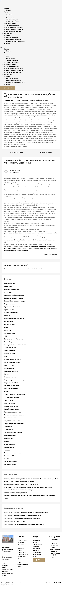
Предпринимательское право (13, 412)
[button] (31, 47)
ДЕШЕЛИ (7, 315)
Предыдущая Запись (15, 153)
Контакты (7, 43)
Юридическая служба (12, 25)
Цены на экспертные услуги (14, 27)
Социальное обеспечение (12, 421)
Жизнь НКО (7, 330)
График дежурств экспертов (14, 29)
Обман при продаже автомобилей (14, 394)
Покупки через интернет (11, 406)
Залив (7, 16)
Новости (8, 10)
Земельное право (9, 350)
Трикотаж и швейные (10, 435)
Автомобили (8, 286)
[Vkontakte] (53, 558)
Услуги (6, 12)
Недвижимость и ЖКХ (11, 383)
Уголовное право (9, 444)
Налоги (6, 374)
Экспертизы (8, 459)
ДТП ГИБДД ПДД (9, 324)
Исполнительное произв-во (12, 359)
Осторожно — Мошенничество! (15, 41)
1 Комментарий (9, 100)
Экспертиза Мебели (10, 456)
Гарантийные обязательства (12, 307)
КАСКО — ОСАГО (9, 365)
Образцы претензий (12, 37)
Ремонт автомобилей (35, 100)
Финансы (7, 450)
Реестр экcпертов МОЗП (13, 31)
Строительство (10, 18)
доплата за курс (9, 321)
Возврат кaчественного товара (13, 298)
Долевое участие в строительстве (14, 318)
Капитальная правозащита (12, 362)
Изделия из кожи (9, 353)
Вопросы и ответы (9, 304)
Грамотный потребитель (11, 312)
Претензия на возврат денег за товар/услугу (34, 512)
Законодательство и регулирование (15, 345)
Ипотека (6, 356)
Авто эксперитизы (9, 283)
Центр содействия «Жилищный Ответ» (16, 493)
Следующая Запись (47, 153)
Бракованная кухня (19, 521)
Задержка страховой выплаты (13, 339)
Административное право (12, 289)
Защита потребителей (10, 348)
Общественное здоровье (11, 397)
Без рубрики (8, 292)
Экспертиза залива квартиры (13, 453)
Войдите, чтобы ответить (50, 255)
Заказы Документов (10, 342)
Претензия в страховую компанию (14, 415)
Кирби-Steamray (9, 368)
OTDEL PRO (57, 583)
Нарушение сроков (10, 377)
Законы (8, 35)
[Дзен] (55, 558)
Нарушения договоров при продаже (15, 380)
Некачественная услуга (11, 388)
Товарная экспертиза (12, 20)
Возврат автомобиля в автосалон (14, 295)
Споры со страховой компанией (13, 423)
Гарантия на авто (9, 310)
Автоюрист (9, 14)
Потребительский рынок (11, 409)
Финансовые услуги (10, 447)
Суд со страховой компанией (13, 432)
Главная (6, 8)
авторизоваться (37, 268)
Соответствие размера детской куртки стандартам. (29, 524)
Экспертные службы (10, 24)
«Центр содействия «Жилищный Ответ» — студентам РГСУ (22, 484)
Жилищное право (9, 333)
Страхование (8, 426)
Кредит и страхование (12, 22)
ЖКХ (5, 336)
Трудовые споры (9, 438)
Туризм (6, 441)
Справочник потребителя (13, 39)
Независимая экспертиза (11, 386)
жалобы (6, 327)
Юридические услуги (10, 464)
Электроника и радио (10, 461)
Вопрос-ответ (8, 33)
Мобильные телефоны (11, 371)
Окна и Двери (8, 400)
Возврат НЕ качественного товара (14, 301)
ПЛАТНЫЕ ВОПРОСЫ (21, 100)
